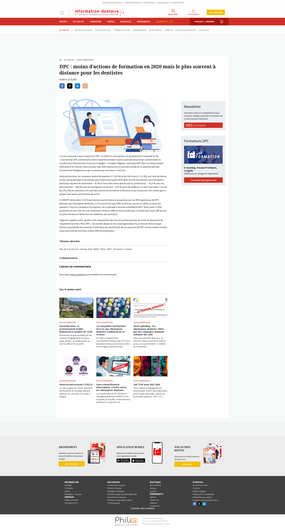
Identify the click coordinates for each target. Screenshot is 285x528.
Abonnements (155, 485)
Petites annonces (71, 500)
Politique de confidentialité (203, 494)
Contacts (196, 488)
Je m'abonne (216, 12)
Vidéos (110, 21)
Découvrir (187, 464)
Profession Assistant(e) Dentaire (119, 500)
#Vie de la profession (69, 249)
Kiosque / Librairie (204, 21)
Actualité (78, 21)
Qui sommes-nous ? (201, 485)
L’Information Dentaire (116, 485)
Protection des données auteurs (205, 500)
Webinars (153, 503)
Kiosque (153, 488)
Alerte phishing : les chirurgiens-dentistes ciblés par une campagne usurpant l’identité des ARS (148, 330)
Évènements (143, 21)
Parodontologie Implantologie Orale (122, 494)
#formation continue (122, 249)
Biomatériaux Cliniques (116, 497)
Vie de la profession (85, 60)
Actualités (69, 60)
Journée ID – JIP (164, 21)
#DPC (109, 249)
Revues (63, 21)
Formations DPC (71, 503)
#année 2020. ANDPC (89, 249)
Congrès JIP (155, 506)
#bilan (103, 249)
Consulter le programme (203, 180)
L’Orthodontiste (113, 503)
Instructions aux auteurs (202, 497)
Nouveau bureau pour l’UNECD (75, 384)
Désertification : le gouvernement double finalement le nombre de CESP (75, 329)
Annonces (125, 21)
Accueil (60, 59)
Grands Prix (154, 500)
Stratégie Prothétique (115, 491)
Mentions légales (199, 491)
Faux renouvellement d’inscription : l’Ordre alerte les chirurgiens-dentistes (111, 387)
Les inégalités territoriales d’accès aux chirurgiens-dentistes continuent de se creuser (111, 330)
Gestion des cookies (142, 508)
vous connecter (78, 274)
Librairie (153, 491)
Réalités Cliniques (114, 488)
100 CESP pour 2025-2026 (146, 384)
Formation (95, 21)
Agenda (153, 497)
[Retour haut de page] (280, 520)
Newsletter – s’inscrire (73, 494)
